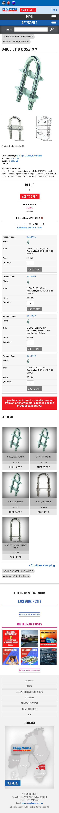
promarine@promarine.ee (32, 803)
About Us (29, 680)
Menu (29, 16)
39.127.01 (31, 237)
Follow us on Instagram (29, 670)
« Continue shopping (42, 565)
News (29, 686)
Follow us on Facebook (29, 614)
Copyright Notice (29, 708)
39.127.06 (31, 276)
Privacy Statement (29, 703)
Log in (54, 10)
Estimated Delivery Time (29, 227)
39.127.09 (31, 356)
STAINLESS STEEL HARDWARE (18, 36)
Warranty (29, 697)
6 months (29, 211)
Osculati (15, 158)
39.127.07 (31, 316)
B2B (29, 714)
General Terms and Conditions (29, 691)
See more (12, 783)
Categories (29, 22)
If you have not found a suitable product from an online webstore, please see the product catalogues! (29, 403)
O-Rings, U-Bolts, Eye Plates (16, 41)
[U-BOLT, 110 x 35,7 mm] (29, 111)
